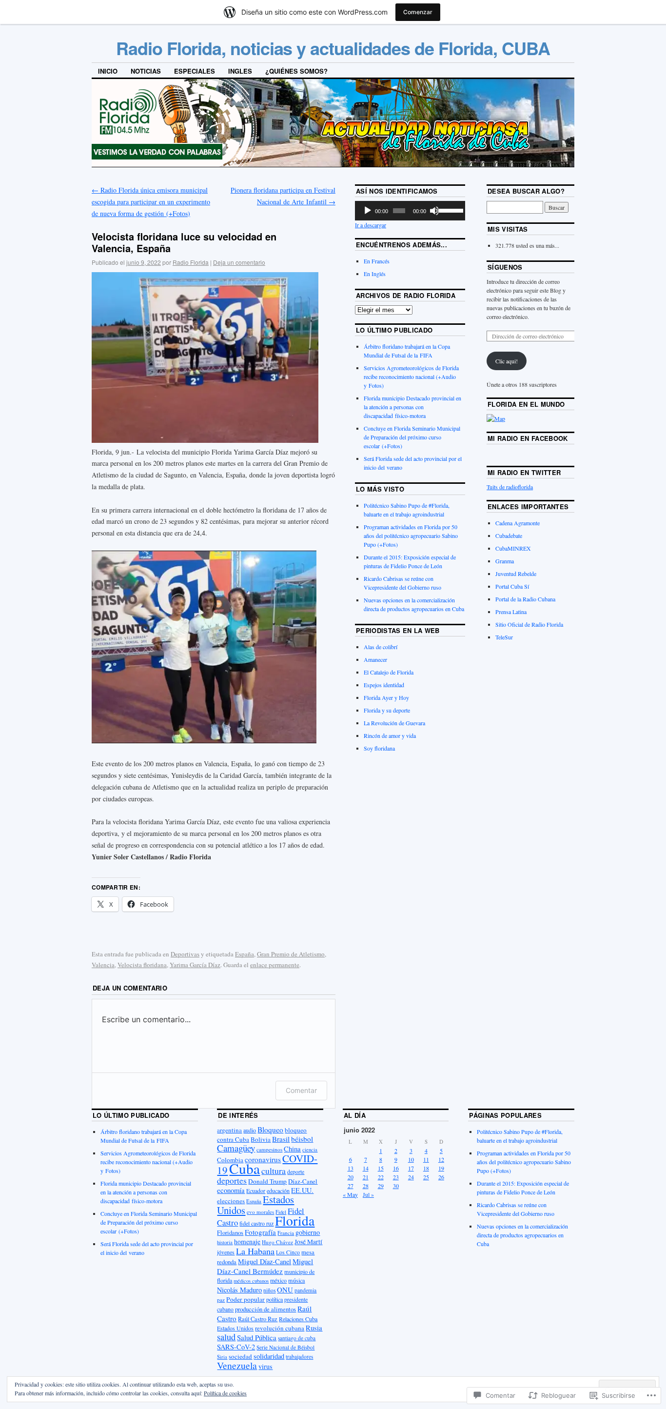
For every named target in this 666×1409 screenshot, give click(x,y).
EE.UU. (302, 1190)
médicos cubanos (251, 1280)
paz (221, 1299)
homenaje (247, 1241)
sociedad (240, 1356)
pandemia (305, 1290)
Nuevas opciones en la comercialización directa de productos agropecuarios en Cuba (522, 1235)
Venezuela (237, 1365)
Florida (294, 1220)
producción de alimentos (265, 1309)
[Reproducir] (367, 211)
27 (350, 1186)
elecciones (231, 1200)
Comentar (301, 1090)
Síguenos (505, 267)
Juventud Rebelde (515, 573)
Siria (222, 1356)
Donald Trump (267, 1181)
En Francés (377, 261)
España (244, 954)
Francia (285, 1232)
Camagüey (236, 1148)
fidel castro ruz (256, 1223)
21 (366, 1177)
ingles (240, 71)
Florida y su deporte (387, 710)
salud (226, 1337)
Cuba (244, 1168)
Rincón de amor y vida (390, 735)
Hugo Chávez (277, 1242)
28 (366, 1186)
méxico (278, 1280)
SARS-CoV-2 (236, 1346)
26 (441, 1177)
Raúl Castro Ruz (257, 1319)
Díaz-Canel (302, 1181)
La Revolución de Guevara (394, 723)
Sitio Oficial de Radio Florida (529, 624)
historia (225, 1242)
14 (366, 1168)
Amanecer (375, 659)
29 (381, 1186)
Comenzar (417, 12)
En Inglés (375, 274)
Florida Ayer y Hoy (386, 697)
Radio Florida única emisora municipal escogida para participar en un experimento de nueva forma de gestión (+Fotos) (151, 201)
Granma (504, 561)
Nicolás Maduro (239, 1289)
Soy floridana (379, 748)
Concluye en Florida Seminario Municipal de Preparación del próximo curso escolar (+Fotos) (412, 437)
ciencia (309, 1149)
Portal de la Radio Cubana (525, 599)
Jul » (368, 1194)
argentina (229, 1130)
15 (381, 1168)
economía (231, 1190)
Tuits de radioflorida (510, 487)
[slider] (449, 209)
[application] (410, 210)
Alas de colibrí (380, 647)
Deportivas (185, 954)
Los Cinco (288, 1252)
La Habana (255, 1251)
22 (381, 1177)
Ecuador (255, 1190)
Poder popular (245, 1299)
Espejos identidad (384, 685)
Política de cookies (225, 1393)
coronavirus (263, 1159)
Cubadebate (508, 535)
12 (441, 1159)
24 (411, 1177)
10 (411, 1159)
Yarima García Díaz (195, 964)
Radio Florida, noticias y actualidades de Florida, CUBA (333, 47)
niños (269, 1290)
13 (350, 1168)
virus (265, 1366)
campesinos (269, 1149)
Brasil (281, 1139)
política (274, 1299)
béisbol (302, 1139)
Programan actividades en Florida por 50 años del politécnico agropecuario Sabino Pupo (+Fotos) (411, 535)
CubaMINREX (513, 548)
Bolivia (261, 1139)
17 (411, 1168)
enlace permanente (274, 964)
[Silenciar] (434, 211)
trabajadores (299, 1356)
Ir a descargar (370, 225)
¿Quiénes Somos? (296, 71)
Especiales (194, 71)
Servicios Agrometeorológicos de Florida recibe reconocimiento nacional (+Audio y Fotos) (411, 376)
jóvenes (226, 1252)
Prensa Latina (511, 611)
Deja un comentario (239, 262)
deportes (232, 1180)
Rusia (314, 1327)
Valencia (103, 964)
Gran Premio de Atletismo (291, 954)
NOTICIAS (146, 71)
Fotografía (260, 1232)
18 (426, 1168)
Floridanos (230, 1233)
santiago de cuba (296, 1338)
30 (396, 1186)
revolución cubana (279, 1328)
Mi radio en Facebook (528, 438)
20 (350, 1177)
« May (350, 1194)
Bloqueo (270, 1129)
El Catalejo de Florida (388, 672)
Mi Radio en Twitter (524, 472)
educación (278, 1190)
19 (441, 1168)
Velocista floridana (142, 964)
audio (249, 1130)
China (292, 1148)
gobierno (307, 1232)
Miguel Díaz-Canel (264, 1261)
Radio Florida (191, 262)
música (296, 1280)
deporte (295, 1171)
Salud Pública (256, 1337)
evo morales (260, 1211)
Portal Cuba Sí (512, 586)
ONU (285, 1289)
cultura (273, 1170)
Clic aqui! (506, 361)
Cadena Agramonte (517, 523)
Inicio (108, 71)
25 (426, 1177)
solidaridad (269, 1356)
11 (426, 1159)
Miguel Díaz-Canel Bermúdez (265, 1266)
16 (396, 1168)
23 (396, 1177)
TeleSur (504, 637)
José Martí (308, 1241)
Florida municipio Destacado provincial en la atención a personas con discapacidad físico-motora (412, 406)
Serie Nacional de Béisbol (285, 1347)
